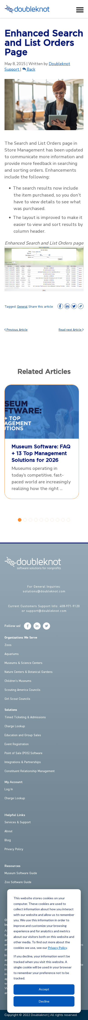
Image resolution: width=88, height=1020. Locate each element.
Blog (8, 840)
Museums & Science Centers (23, 663)
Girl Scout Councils (17, 698)
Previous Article (17, 329)
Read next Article (70, 329)
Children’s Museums (18, 681)
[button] (19, 520)
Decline (44, 1001)
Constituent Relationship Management (30, 771)
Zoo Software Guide (18, 882)
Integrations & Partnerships (23, 762)
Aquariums (12, 654)
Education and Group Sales (23, 735)
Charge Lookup (15, 726)
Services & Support (18, 822)
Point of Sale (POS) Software (23, 753)
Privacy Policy (57, 948)
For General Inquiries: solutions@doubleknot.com (44, 589)
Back (30, 69)
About (8, 831)
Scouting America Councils (22, 690)
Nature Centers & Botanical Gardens (29, 672)
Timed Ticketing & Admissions (25, 717)
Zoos (8, 645)
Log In (9, 789)
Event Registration (17, 744)
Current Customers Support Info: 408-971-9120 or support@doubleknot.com (44, 609)
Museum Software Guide (21, 873)
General (22, 306)
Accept (44, 989)
